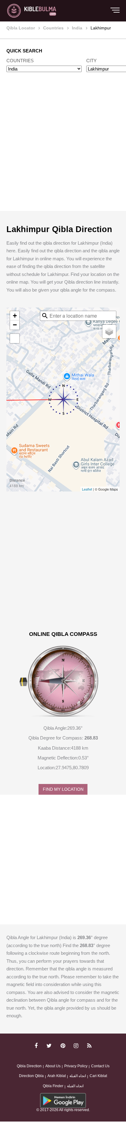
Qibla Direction (29, 1066)
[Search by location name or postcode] (45, 315)
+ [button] (15, 315)
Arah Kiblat (56, 1076)
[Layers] (109, 331)
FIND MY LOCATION (63, 789)
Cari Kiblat (98, 1076)
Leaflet (87, 489)
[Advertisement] (63, 147)
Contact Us (100, 1066)
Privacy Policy (75, 1066)
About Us (53, 1066)
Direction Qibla (31, 1076)
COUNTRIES (20, 60)
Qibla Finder (53, 1086)
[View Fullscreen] (14, 338)
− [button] (15, 325)
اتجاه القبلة (77, 1076)
